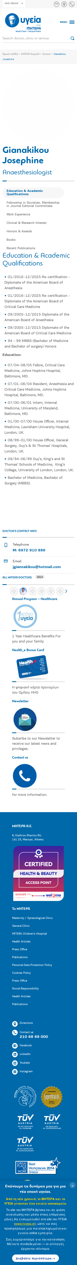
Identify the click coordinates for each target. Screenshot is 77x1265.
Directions (26, 1023)
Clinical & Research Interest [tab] (27, 223)
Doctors (47, 54)
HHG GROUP (11, 3)
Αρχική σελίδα (10, 54)
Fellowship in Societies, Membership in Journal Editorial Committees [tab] (33, 204)
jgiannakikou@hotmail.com (37, 567)
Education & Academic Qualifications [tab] (25, 192)
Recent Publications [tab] (21, 248)
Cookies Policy (21, 973)
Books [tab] (11, 240)
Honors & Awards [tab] (19, 231)
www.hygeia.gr (25, 1223)
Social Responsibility (25, 988)
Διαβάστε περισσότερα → (35, 1258)
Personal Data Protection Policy (32, 965)
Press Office (19, 949)
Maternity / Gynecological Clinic (32, 918)
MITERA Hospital (30, 54)
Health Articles (21, 941)
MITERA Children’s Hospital (29, 933)
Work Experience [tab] (18, 214)
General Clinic (21, 926)
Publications (20, 957)
